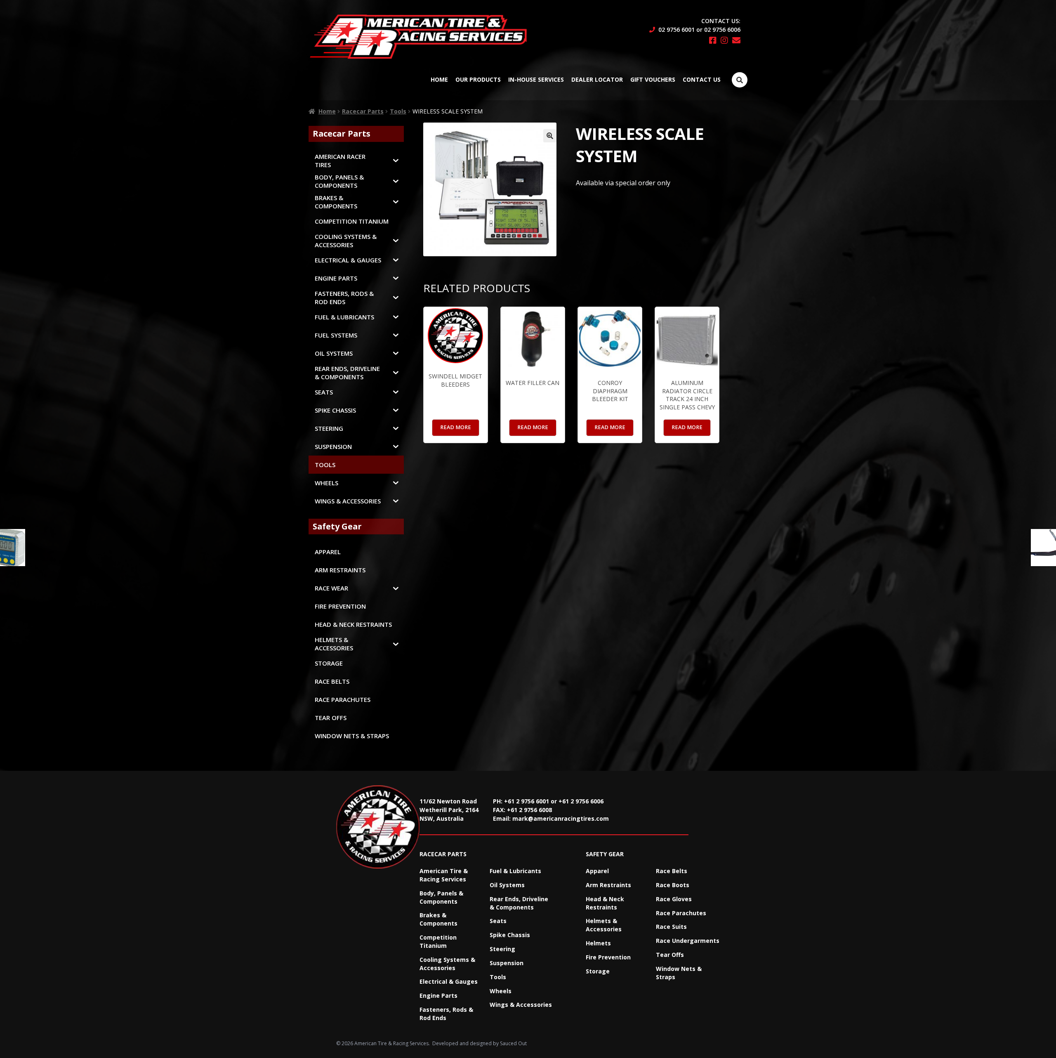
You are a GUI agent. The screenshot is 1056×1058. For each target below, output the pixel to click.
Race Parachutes (681, 913)
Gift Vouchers (652, 79)
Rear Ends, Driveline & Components (519, 903)
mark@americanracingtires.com (560, 818)
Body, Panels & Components (441, 897)
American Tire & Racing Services (444, 875)
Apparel (597, 871)
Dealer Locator (597, 79)
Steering (502, 949)
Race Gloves (674, 899)
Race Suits (671, 926)
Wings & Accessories (521, 1004)
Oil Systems (507, 885)
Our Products (478, 79)
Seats (498, 921)
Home (439, 79)
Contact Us (702, 79)
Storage (598, 971)
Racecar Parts (363, 111)
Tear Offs (670, 955)
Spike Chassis (510, 935)
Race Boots (672, 885)
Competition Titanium (438, 941)
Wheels (501, 991)
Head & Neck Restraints (605, 903)
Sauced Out (513, 1043)
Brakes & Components (438, 919)
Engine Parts (438, 995)
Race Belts (671, 871)
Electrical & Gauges (449, 981)
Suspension (506, 963)
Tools (398, 111)
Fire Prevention (608, 957)
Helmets (598, 943)
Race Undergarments (687, 941)
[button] (549, 135)
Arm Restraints (608, 885)
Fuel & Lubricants (515, 871)
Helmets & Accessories (604, 925)
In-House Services (536, 79)
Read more (455, 427)
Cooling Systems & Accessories (447, 964)
